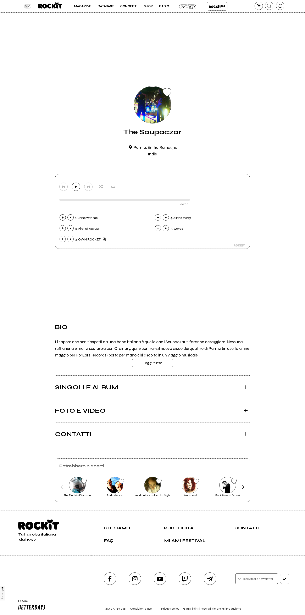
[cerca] (269, 6)
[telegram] (210, 578)
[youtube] (160, 578)
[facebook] (110, 578)
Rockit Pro (217, 6)
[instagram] (135, 578)
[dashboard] (280, 6)
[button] (62, 487)
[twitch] (185, 578)
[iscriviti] (284, 579)
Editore (21, 602)
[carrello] (259, 6)
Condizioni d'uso (141, 608)
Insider (187, 6)
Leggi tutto (152, 363)
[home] (50, 6)
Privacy (2, 594)
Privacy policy (170, 608)
